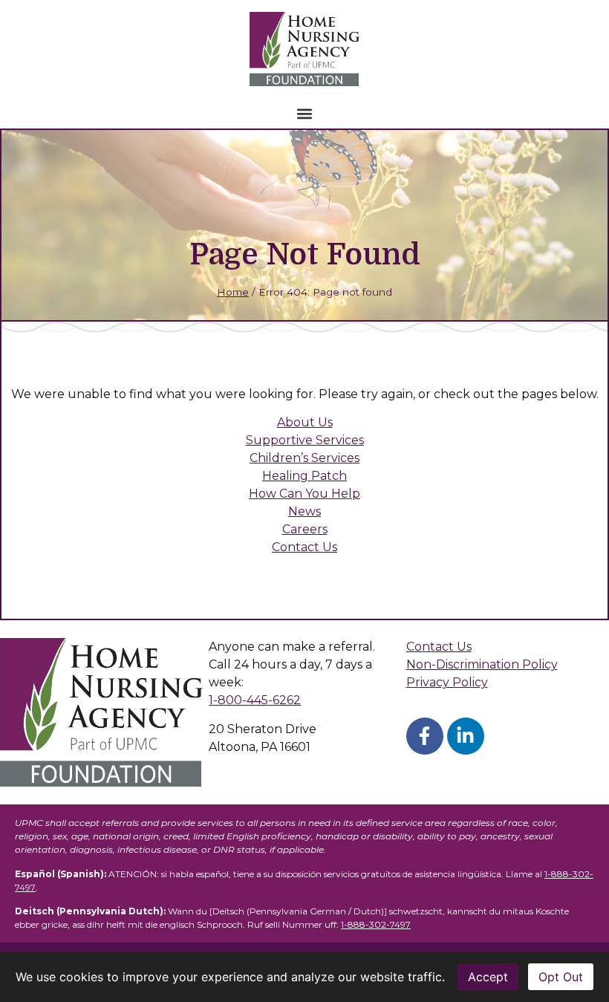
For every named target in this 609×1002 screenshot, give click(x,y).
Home (233, 292)
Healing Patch (304, 476)
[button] (305, 113)
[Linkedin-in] (465, 736)
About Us (305, 422)
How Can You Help (304, 494)
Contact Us (304, 547)
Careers (305, 529)
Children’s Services (304, 458)
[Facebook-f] (424, 736)
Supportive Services (305, 440)
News (304, 511)
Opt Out (560, 976)
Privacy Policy (447, 682)
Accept (488, 976)
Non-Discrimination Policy (482, 664)
